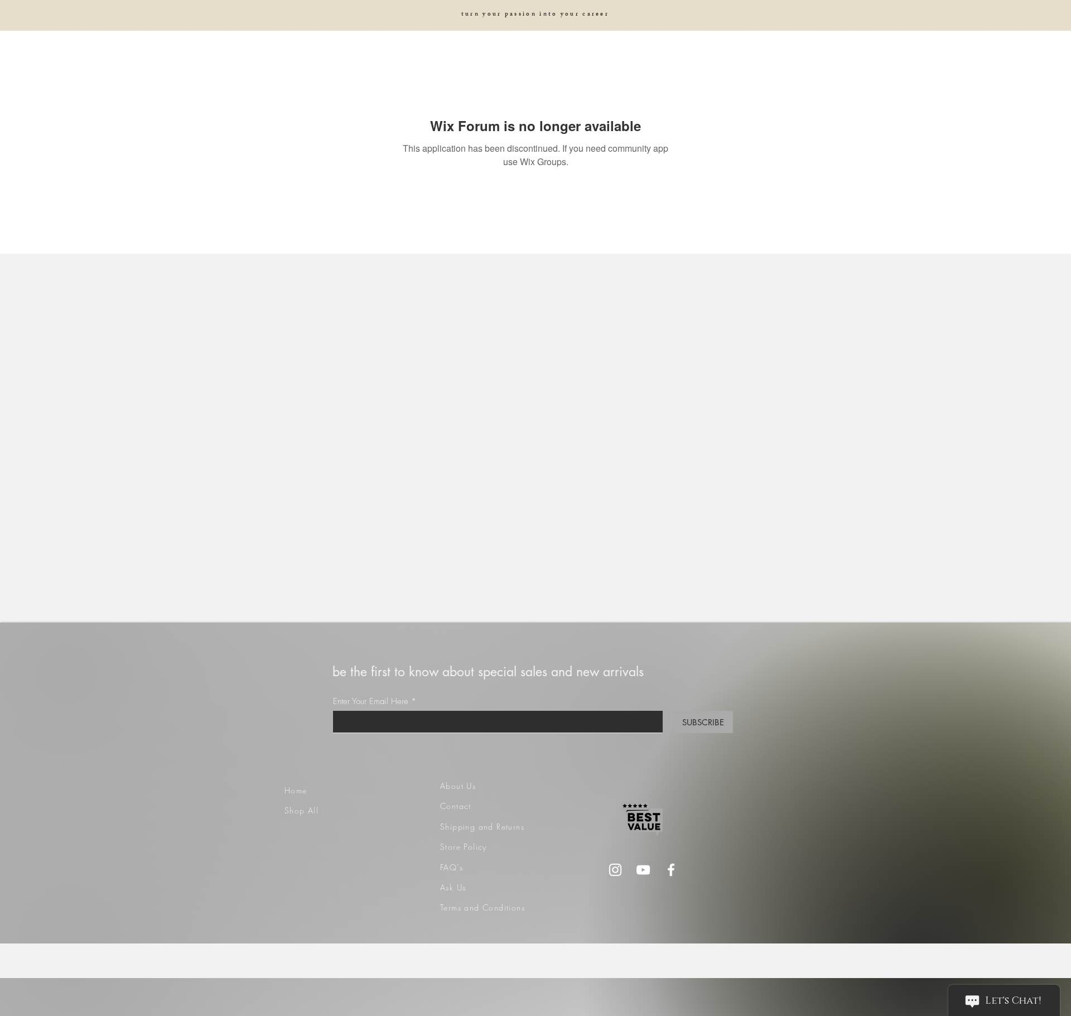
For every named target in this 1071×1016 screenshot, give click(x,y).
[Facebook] (671, 869)
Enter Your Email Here (370, 701)
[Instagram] (615, 869)
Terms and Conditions (482, 907)
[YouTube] (643, 869)
